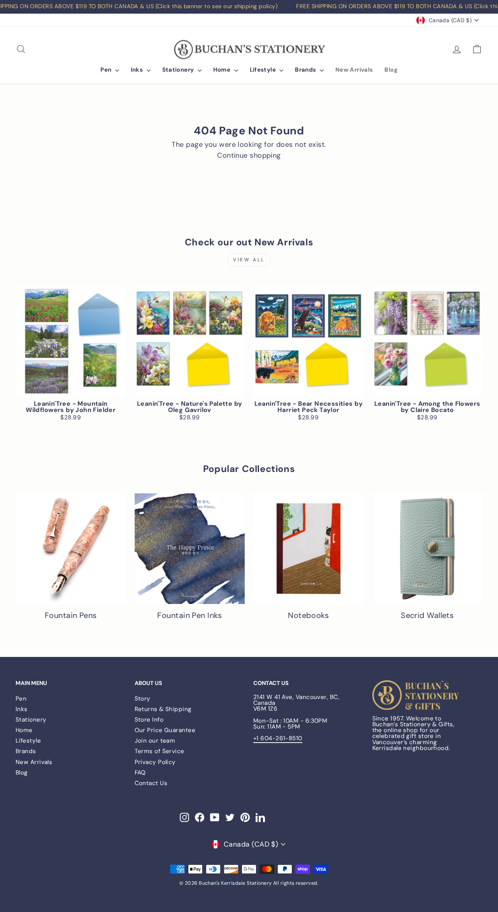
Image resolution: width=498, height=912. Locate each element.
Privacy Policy (155, 762)
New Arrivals (354, 70)
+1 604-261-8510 (277, 738)
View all (249, 260)
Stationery (179, 70)
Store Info (149, 720)
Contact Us (151, 783)
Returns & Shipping (163, 709)
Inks (138, 70)
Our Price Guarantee (165, 730)
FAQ (140, 772)
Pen (106, 70)
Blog (391, 70)
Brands (306, 70)
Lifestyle (264, 70)
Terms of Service (159, 751)
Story (143, 698)
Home (222, 70)
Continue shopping (249, 155)
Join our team (155, 741)
